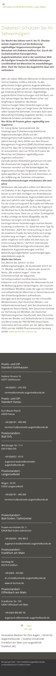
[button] (46, 11)
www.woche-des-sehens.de (23, 331)
